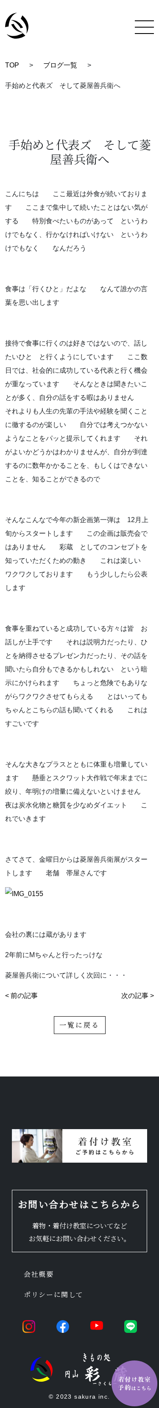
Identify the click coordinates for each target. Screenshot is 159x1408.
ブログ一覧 (60, 65)
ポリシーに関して (54, 1294)
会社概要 (38, 1274)
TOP (12, 65)
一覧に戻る (79, 1025)
